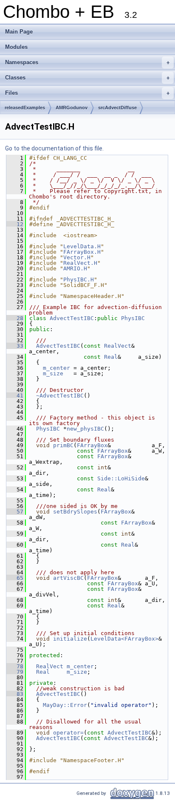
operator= (68, 732)
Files (87, 93)
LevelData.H (82, 246)
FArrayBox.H (82, 252)
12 (14, 224)
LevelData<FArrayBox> (124, 638)
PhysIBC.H (78, 279)
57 (14, 511)
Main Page (19, 31)
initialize (70, 638)
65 (14, 578)
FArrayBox (92, 445)
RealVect (117, 346)
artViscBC (68, 578)
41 (14, 395)
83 (14, 694)
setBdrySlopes (75, 511)
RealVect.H (80, 263)
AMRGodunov (72, 107)
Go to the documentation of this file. (54, 148)
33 (14, 346)
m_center (56, 368)
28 (14, 318)
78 (14, 666)
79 (14, 672)
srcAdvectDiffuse (117, 107)
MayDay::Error (65, 705)
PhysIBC (133, 318)
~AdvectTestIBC (60, 395)
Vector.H (76, 257)
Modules (16, 47)
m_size (53, 373)
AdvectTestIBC (72, 318)
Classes (87, 77)
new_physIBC (85, 429)
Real (111, 357)
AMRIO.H (75, 268)
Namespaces (87, 62)
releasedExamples (25, 107)
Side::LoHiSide (121, 478)
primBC (63, 445)
